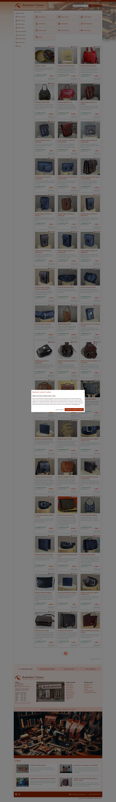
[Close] (83, 392)
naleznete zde (76, 404)
